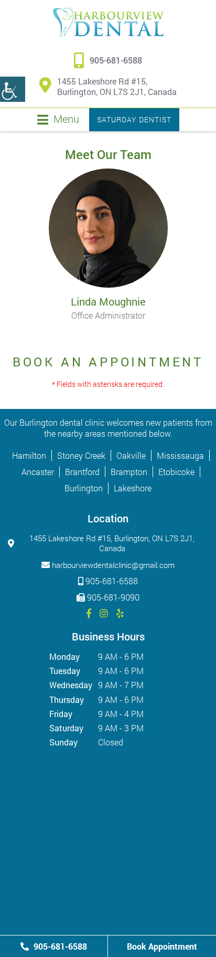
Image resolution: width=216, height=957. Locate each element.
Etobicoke (176, 471)
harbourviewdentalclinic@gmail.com (113, 565)
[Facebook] (89, 613)
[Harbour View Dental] (108, 22)
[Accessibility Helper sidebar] (12, 89)
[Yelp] (120, 613)
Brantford (82, 471)
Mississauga (180, 455)
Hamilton (29, 455)
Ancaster (37, 471)
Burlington (83, 487)
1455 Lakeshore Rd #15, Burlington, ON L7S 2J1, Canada (117, 86)
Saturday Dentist (134, 119)
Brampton (129, 471)
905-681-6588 (116, 60)
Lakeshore (133, 487)
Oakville (131, 455)
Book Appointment (162, 946)
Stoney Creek (81, 455)
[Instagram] (104, 613)
